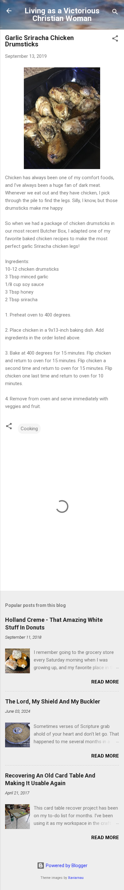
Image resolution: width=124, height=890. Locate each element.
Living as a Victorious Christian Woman (62, 14)
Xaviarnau (76, 878)
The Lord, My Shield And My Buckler (52, 701)
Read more (105, 682)
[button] (115, 39)
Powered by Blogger (66, 865)
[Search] (115, 13)
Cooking (29, 428)
